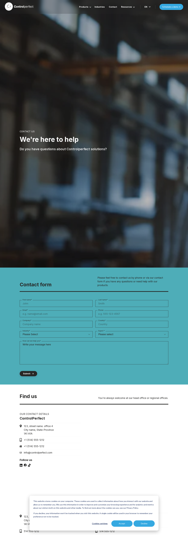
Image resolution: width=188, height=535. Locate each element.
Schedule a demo (170, 7)
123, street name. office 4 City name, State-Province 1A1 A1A (39, 430)
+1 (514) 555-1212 (34, 439)
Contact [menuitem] (113, 7)
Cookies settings (100, 523)
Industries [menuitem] (100, 7)
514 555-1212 (31, 531)
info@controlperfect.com (38, 452)
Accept (122, 523)
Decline (144, 523)
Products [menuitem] (83, 7)
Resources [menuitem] (126, 7)
